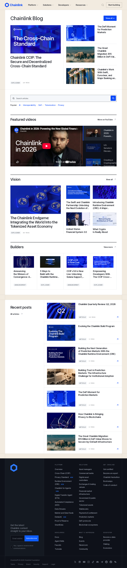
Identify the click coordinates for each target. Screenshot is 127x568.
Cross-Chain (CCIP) (62, 473)
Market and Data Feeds (64, 513)
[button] (33, 5)
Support (45, 564)
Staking (106, 544)
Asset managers (85, 469)
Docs (57, 537)
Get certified (108, 469)
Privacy (61, 105)
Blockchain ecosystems (88, 525)
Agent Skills (59, 541)
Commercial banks (86, 473)
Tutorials (58, 549)
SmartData (59, 525)
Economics (107, 548)
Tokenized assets (86, 505)
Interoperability (29, 105)
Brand (28, 564)
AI (20, 105)
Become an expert (110, 473)
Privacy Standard (64, 477)
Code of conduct (110, 485)
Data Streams (60, 509)
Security (36, 564)
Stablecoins (83, 509)
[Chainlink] (14, 5)
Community (83, 549)
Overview (58, 469)
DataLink (60, 517)
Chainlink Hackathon (111, 477)
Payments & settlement (88, 513)
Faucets (58, 545)
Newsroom (83, 545)
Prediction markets (86, 517)
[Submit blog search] (113, 98)
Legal (53, 564)
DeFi (40, 105)
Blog (81, 537)
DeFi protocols (85, 521)
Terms (12, 564)
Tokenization (50, 105)
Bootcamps (107, 481)
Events (81, 541)
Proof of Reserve (61, 521)
